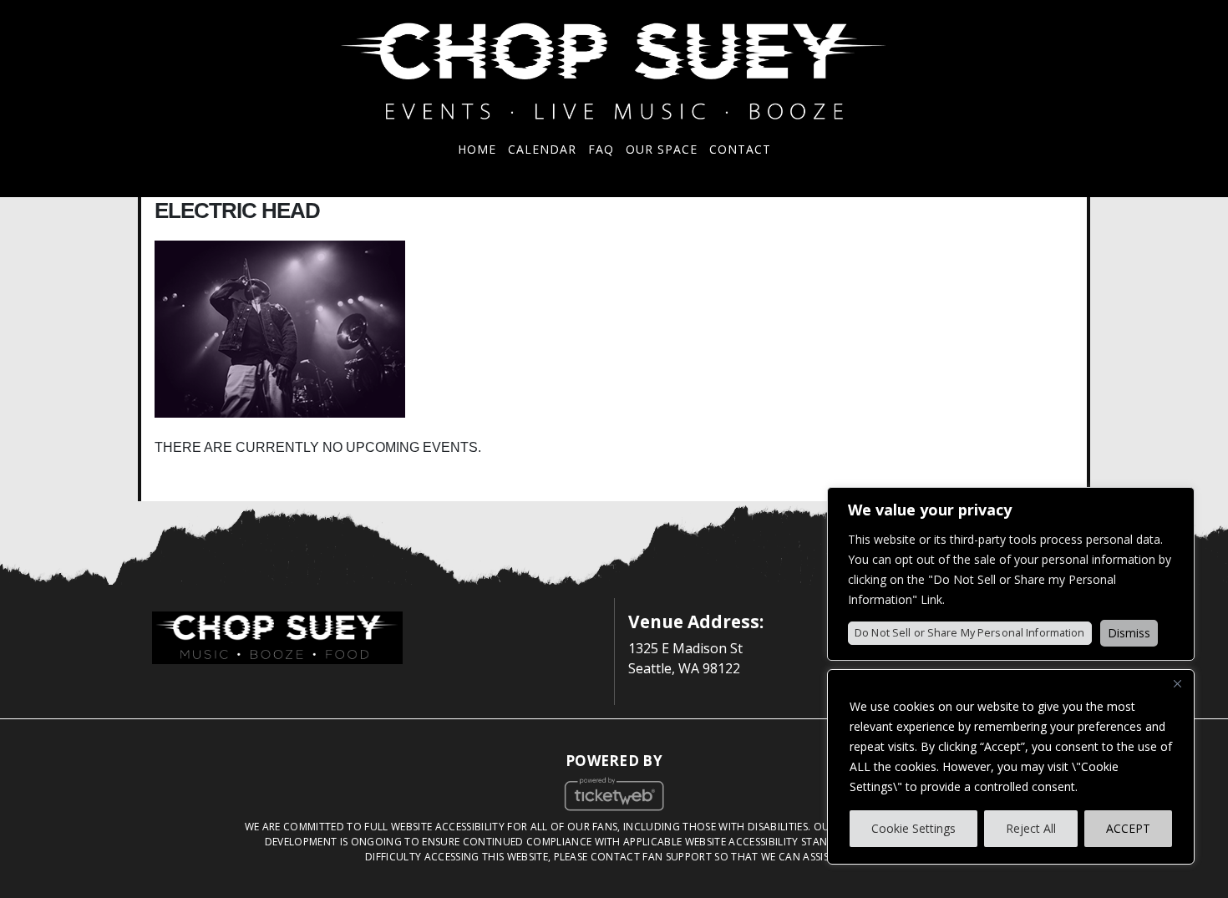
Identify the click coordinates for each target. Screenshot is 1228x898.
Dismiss (1129, 633)
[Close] (1177, 683)
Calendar (542, 149)
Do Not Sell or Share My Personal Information (970, 633)
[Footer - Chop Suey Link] (277, 636)
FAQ (601, 149)
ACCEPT (1128, 828)
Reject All (1031, 828)
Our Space (662, 149)
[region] (1011, 767)
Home (477, 149)
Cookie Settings (913, 828)
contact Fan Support (653, 857)
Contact (740, 149)
